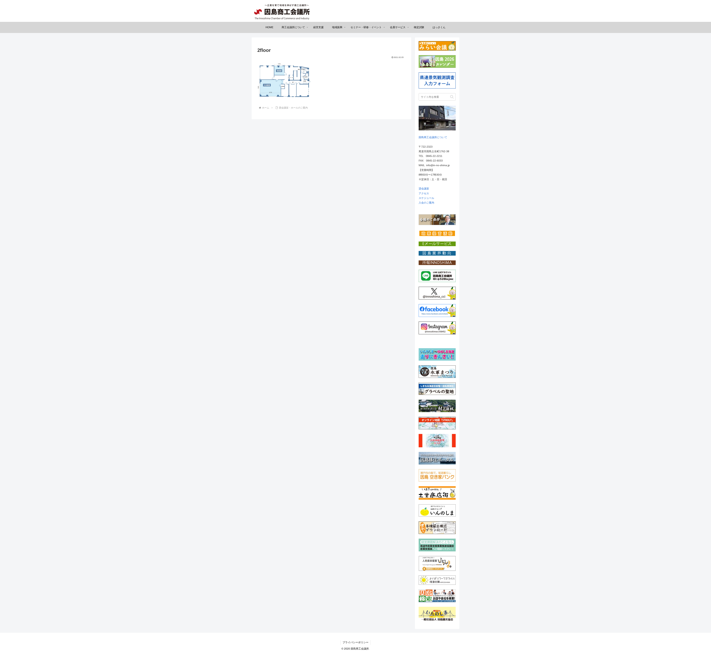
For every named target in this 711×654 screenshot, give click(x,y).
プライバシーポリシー (355, 642)
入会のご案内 (426, 202)
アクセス (424, 193)
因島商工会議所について (433, 137)
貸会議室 (424, 188)
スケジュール (426, 198)
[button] (452, 97)
